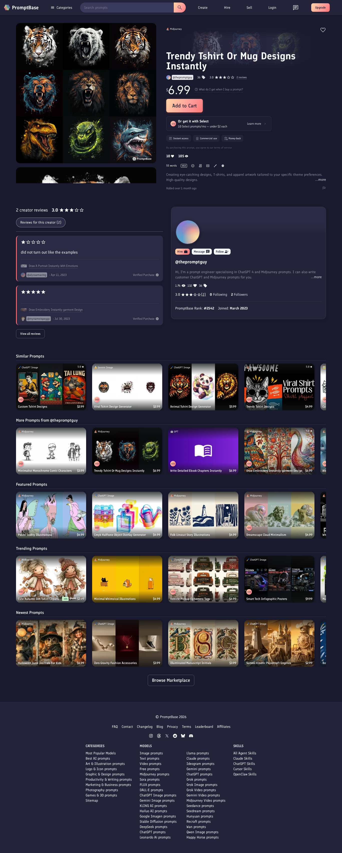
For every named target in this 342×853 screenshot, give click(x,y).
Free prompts (149, 769)
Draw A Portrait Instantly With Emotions (53, 266)
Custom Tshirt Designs (32, 406)
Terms (186, 727)
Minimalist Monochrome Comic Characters (45, 470)
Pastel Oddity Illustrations (35, 535)
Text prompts (149, 758)
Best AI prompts (98, 758)
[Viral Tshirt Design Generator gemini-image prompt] (127, 387)
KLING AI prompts (153, 806)
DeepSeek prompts (153, 827)
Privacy (172, 727)
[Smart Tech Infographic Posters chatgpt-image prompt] (279, 579)
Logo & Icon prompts (101, 769)
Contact (127, 727)
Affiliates (223, 727)
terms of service (223, 147)
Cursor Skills (242, 769)
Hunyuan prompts (200, 816)
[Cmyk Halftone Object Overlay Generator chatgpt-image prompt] (127, 515)
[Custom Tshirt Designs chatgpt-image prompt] (51, 387)
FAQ (115, 727)
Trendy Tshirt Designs (260, 406)
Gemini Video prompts (203, 795)
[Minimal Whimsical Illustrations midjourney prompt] (127, 579)
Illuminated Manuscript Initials (190, 663)
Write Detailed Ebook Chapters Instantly (196, 470)
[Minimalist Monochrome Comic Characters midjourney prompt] (51, 451)
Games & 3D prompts (101, 795)
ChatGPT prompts (152, 832)
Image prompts (151, 753)
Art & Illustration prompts (105, 764)
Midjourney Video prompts (206, 800)
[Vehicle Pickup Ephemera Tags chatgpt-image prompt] (203, 579)
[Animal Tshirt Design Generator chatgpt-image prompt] (203, 387)
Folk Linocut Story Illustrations (190, 535)
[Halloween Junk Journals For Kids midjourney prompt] (51, 643)
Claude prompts (198, 758)
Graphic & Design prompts (105, 774)
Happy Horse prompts (203, 837)
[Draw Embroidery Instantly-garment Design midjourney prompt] (279, 451)
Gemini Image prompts (157, 800)
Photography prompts (102, 790)
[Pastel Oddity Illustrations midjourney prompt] (51, 515)
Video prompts (150, 764)
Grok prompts (197, 779)
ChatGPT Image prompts (158, 795)
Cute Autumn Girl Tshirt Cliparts (38, 599)
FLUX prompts (150, 785)
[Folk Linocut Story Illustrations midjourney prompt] (203, 515)
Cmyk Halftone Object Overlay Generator (120, 535)
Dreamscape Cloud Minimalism (266, 535)
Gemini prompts (199, 769)
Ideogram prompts (200, 764)
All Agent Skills (244, 753)
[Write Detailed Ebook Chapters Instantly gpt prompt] (203, 451)
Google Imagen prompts (158, 816)
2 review (242, 77)
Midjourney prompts (154, 774)
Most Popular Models (101, 753)
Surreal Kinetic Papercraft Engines (268, 663)
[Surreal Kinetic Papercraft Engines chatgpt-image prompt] (279, 643)
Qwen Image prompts (202, 832)
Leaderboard (204, 727)
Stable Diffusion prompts (158, 821)
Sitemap (92, 800)
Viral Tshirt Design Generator (112, 406)
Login (272, 8)
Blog (159, 727)
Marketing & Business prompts (108, 785)
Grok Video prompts (201, 790)
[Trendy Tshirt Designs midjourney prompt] (279, 387)
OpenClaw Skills (244, 774)
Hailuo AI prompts (153, 811)
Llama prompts (198, 753)
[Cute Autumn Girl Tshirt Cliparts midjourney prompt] (51, 579)
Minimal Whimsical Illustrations (115, 599)
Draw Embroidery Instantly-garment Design (56, 309)
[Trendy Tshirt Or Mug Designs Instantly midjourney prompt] (127, 451)
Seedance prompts (200, 806)
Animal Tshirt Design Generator (190, 406)
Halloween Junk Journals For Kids (40, 663)
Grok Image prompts (202, 785)
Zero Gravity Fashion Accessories (115, 663)
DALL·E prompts (151, 790)
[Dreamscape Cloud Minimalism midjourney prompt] (279, 515)
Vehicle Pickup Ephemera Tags (190, 599)
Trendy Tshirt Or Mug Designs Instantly (119, 470)
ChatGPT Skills (244, 764)
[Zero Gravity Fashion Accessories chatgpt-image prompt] (127, 643)
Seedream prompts (201, 811)
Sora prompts (149, 779)
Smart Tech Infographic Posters (266, 599)
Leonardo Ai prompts (155, 837)
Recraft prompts (199, 821)
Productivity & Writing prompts (109, 779)
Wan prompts (196, 827)
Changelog (144, 727)
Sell (249, 8)
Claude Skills (242, 758)
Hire (227, 8)
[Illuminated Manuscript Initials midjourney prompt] (203, 643)
